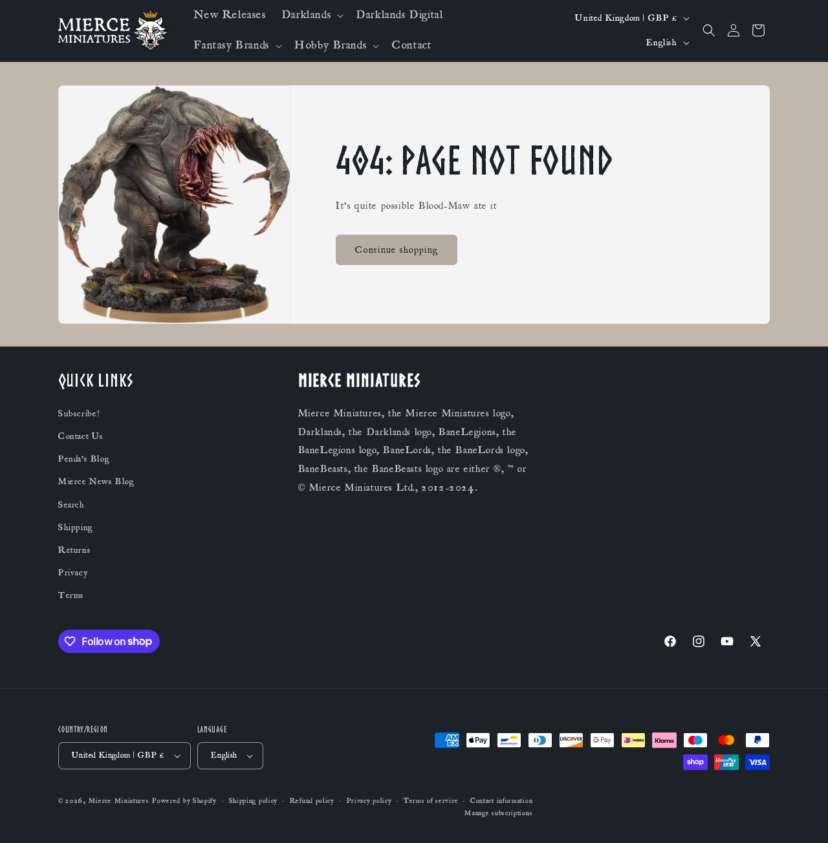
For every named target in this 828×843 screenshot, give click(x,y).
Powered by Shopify (184, 801)
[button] (311, 15)
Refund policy (312, 801)
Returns (74, 550)
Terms (71, 595)
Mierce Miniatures (119, 801)
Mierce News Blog (96, 481)
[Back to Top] (802, 817)
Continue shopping (396, 250)
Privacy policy (369, 801)
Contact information (501, 801)
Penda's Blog (83, 459)
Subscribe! (79, 414)
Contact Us (81, 436)
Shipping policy (253, 801)
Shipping (75, 527)
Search (71, 505)
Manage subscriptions (498, 813)
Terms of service (431, 801)
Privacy (72, 573)
